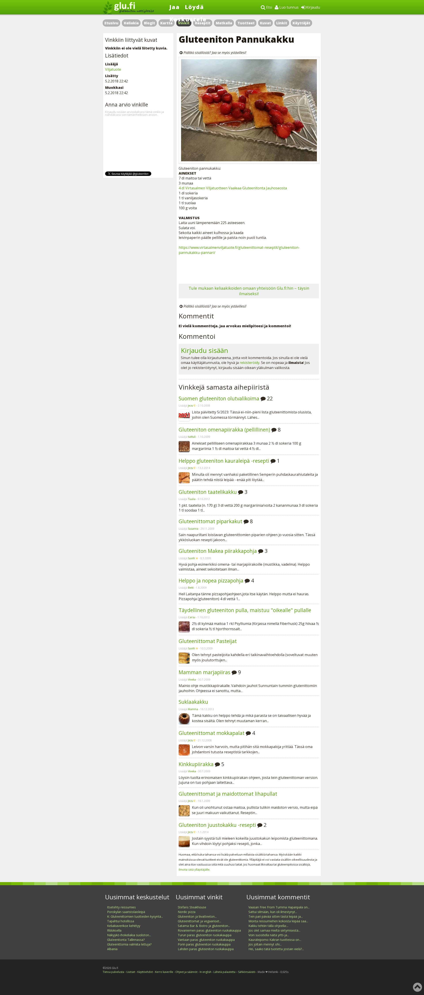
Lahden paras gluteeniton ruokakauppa (206, 949)
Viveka (192, 679)
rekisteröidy (249, 362)
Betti (191, 588)
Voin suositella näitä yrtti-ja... (268, 935)
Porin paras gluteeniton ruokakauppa (204, 944)
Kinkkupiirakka (196, 764)
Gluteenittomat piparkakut (210, 521)
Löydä (194, 7)
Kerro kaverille (164, 972)
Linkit (281, 23)
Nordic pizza (186, 912)
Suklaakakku (193, 701)
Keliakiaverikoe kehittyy (123, 926)
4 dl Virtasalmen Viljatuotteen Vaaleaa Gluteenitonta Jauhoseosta (233, 188)
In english (205, 972)
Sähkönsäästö (247, 972)
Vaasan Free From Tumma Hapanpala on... (279, 907)
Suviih (191, 558)
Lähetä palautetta (224, 972)
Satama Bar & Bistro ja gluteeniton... (204, 926)
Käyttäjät (301, 23)
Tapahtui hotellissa (120, 921)
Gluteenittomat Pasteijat (208, 641)
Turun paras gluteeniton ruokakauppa (204, 935)
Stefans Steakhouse (192, 907)
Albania (112, 949)
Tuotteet (246, 23)
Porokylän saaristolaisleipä (126, 912)
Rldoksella (114, 930)
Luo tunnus (288, 7)
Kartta (166, 23)
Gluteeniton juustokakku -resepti (217, 824)
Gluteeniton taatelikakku (208, 491)
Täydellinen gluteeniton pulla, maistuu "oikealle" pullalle (245, 610)
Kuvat (265, 23)
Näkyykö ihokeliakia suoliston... (129, 935)
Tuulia (191, 499)
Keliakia (131, 23)
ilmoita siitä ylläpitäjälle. (194, 869)
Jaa (174, 7)
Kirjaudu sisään (204, 350)
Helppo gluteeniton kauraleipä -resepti (224, 460)
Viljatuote (113, 69)
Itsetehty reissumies (121, 907)
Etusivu (111, 23)
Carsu (191, 617)
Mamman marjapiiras (204, 672)
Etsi (268, 7)
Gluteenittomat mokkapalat (211, 732)
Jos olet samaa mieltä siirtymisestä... (274, 930)
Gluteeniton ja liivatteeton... (197, 916)
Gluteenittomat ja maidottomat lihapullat (228, 793)
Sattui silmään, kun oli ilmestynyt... (272, 912)
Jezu (190, 405)
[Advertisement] (249, 268)
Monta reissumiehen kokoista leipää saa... (278, 921)
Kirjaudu (312, 7)
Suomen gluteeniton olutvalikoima (219, 398)
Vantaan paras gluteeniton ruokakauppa (206, 940)
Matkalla (224, 23)
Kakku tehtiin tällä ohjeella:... (268, 926)
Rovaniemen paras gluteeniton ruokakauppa (209, 930)
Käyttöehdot (145, 972)
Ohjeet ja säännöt (186, 972)
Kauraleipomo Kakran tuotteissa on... (274, 940)
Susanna (193, 529)
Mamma (193, 709)
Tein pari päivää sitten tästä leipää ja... (275, 916)
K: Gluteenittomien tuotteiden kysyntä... (135, 916)
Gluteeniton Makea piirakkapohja (218, 550)
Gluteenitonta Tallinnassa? (126, 940)
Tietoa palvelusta (113, 972)
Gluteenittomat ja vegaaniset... (199, 921)
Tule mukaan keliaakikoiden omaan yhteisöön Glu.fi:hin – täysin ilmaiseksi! (249, 290)
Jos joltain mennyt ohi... (265, 944)
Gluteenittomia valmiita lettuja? (129, 944)
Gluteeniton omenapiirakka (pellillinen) (224, 429)
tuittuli (192, 437)
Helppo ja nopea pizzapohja (211, 580)
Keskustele (188, 19)
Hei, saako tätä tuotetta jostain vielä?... (276, 949)
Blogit (149, 23)
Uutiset (130, 972)
